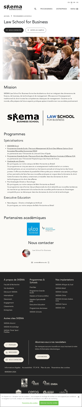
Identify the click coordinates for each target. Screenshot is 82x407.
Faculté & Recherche (11, 284)
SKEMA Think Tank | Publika (11, 331)
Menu (73, 9)
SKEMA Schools (36, 312)
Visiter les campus (37, 30)
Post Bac (33, 287)
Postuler (12, 345)
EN (69, 2)
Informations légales (12, 367)
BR (74, 2)
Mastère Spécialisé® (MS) (37, 300)
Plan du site (45, 367)
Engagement (9, 303)
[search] (35, 8)
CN (77, 2)
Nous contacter (15, 30)
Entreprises (61, 9)
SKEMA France (61, 304)
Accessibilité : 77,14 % (30, 367)
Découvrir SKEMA (10, 292)
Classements (8, 306)
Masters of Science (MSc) (39, 296)
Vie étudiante (9, 288)
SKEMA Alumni (9, 323)
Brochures (13, 352)
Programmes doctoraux (38, 308)
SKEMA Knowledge (11, 327)
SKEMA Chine (61, 295)
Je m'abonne (42, 357)
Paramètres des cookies (30, 403)
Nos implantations (65, 279)
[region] (41, 400)
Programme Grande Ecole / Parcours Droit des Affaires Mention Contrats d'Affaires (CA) (41, 156)
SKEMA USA (60, 308)
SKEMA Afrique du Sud (64, 284)
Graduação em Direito (16, 161)
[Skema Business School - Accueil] (13, 8)
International (8, 295)
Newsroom (8, 299)
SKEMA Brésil (61, 288)
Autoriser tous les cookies (49, 403)
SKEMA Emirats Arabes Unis (64, 300)
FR (71, 2)
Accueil (7, 16)
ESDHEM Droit (13, 146)
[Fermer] (78, 396)
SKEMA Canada (61, 292)
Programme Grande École (37, 292)
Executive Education (37, 304)
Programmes (46, 9)
